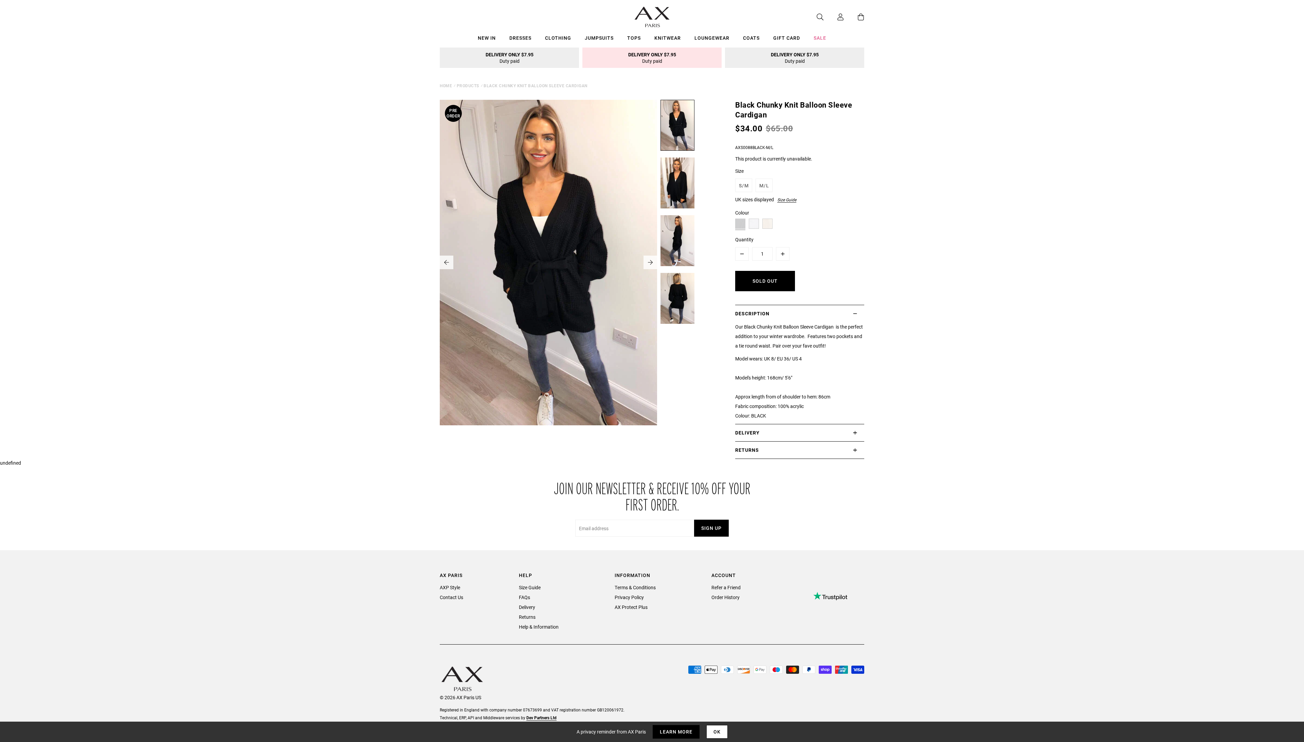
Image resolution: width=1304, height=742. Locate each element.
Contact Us (451, 597)
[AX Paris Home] (652, 17)
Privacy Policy (629, 597)
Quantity (744, 239)
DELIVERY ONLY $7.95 (509, 57)
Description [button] (752, 313)
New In (487, 38)
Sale (820, 38)
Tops (634, 38)
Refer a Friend (726, 587)
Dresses (520, 38)
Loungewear (711, 38)
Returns (527, 617)
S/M (744, 185)
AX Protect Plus (631, 607)
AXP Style (450, 587)
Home (446, 85)
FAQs (524, 597)
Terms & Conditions (635, 587)
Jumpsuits (599, 38)
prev (446, 262)
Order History (725, 597)
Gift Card (786, 38)
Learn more (676, 731)
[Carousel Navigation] (548, 262)
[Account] (833, 17)
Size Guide (786, 199)
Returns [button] (747, 450)
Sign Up (711, 528)
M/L (764, 185)
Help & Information (539, 627)
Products (468, 85)
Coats (751, 38)
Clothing (558, 38)
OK (717, 731)
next (650, 262)
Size (739, 171)
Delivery (527, 607)
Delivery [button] (747, 432)
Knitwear (667, 38)
